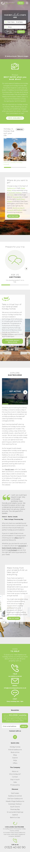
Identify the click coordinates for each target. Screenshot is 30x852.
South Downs (15, 807)
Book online (15, 752)
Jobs (15, 782)
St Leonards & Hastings (15, 812)
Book (21, 3)
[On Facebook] (15, 737)
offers (16, 538)
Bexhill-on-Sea (17, 208)
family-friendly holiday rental (11, 548)
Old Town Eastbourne (15, 798)
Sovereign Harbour (15, 804)
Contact (15, 777)
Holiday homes (15, 747)
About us (15, 771)
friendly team (9, 469)
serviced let (22, 546)
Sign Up (23, 726)
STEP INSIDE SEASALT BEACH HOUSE (13, 341)
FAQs (15, 760)
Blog (15, 755)
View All (9, 32)
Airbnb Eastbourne (15, 749)
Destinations (13, 216)
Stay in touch (15, 779)
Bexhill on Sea (15, 817)
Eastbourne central (15, 796)
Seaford (15, 815)
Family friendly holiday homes (13, 163)
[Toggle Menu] (27, 3)
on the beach (12, 550)
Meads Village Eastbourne (15, 801)
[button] (24, 154)
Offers (15, 763)
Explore (15, 758)
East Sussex (15, 793)
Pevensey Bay (15, 809)
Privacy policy (15, 785)
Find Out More (13, 618)
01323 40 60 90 (15, 847)
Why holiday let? (15, 774)
